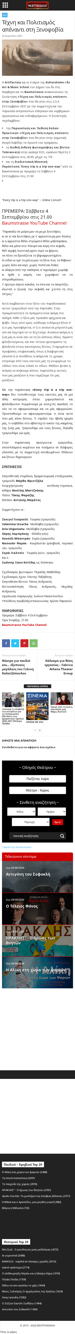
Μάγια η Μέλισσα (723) (15, 1208)
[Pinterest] (24, 643)
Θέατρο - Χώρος (37, 790)
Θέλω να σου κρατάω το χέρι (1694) (23, 1285)
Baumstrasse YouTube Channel (34, 223)
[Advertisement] (37, 1028)
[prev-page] (35, 730)
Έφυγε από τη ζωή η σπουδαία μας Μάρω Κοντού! (61, 709)
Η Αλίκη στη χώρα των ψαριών (36, 970)
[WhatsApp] (34, 643)
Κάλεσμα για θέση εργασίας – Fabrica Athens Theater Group (59, 667)
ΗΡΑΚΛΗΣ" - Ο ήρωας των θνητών (30, 940)
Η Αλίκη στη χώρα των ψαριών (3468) (24, 1172)
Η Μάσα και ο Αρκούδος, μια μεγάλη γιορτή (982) (31, 1202)
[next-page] (40, 730)
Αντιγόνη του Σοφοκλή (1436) (20, 1309)
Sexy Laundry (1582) (14, 1297)
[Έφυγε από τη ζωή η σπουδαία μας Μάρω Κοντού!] (62, 698)
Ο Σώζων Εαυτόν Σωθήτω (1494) (22, 1303)
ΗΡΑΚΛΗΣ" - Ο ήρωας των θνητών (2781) (26, 1190)
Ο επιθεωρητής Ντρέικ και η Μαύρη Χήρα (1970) (31, 1273)
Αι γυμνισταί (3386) (13, 1255)
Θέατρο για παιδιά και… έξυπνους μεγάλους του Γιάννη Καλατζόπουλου (18, 667)
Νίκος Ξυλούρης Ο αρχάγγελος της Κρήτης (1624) (32, 1291)
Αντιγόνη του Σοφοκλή (28, 874)
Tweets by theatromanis (16, 847)
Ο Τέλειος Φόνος (22, 906)
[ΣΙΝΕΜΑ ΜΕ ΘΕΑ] (37, 706)
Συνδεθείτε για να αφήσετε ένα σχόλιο (28, 747)
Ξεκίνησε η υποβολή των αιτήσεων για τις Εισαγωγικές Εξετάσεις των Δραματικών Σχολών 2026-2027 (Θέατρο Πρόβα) (13, 716)
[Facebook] (6, 643)
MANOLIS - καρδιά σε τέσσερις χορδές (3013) (29, 1261)
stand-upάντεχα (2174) (15, 1267)
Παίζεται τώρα (37, 779)
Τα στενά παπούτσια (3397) (18, 1178)
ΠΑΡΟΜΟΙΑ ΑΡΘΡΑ (37, 686)
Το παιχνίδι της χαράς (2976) (19, 1184)
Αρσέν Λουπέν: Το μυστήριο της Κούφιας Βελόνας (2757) (36, 1196)
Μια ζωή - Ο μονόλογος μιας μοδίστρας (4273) (30, 1249)
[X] (15, 643)
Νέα (5, 15)
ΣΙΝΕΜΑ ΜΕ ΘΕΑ (34, 721)
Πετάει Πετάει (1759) (14, 1279)
